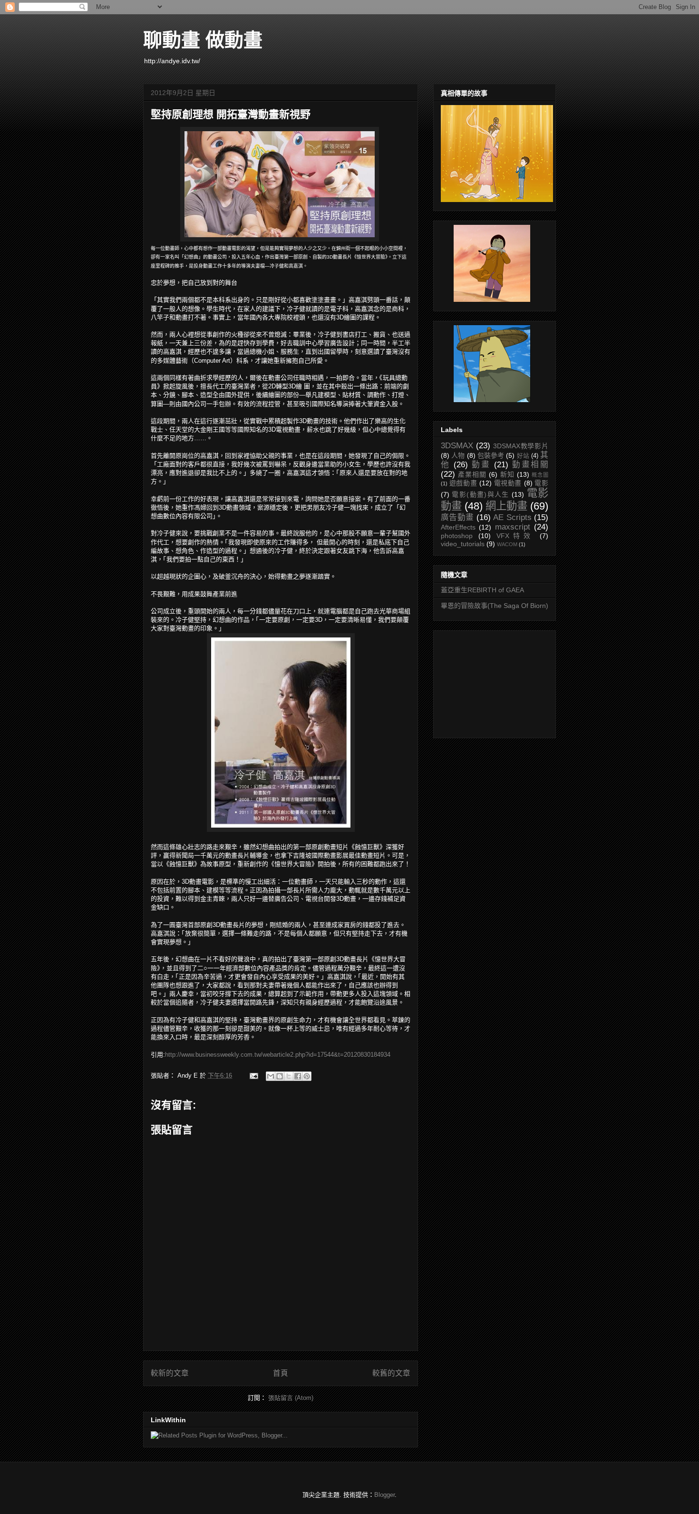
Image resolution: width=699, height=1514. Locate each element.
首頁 (280, 1373)
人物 (458, 455)
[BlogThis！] (279, 1076)
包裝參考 (491, 455)
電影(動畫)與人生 (480, 494)
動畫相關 (530, 464)
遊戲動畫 (463, 483)
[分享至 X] (288, 1076)
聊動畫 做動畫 (202, 39)
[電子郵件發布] (253, 1075)
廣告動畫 (457, 517)
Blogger (384, 1494)
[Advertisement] (488, 681)
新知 (507, 474)
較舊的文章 (391, 1373)
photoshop (457, 536)
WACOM (507, 544)
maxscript (512, 526)
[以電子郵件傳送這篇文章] (270, 1076)
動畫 (481, 464)
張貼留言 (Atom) (290, 1397)
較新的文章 (170, 1373)
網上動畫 (506, 506)
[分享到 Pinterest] (306, 1076)
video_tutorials (463, 544)
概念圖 (540, 475)
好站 (523, 456)
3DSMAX (457, 445)
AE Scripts (512, 517)
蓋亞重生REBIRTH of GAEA (482, 590)
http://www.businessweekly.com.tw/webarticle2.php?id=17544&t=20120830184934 (277, 1054)
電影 (541, 483)
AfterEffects (458, 527)
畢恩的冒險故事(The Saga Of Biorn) (494, 605)
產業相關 (472, 474)
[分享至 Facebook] (297, 1076)
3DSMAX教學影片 (520, 446)
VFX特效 (515, 536)
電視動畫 (508, 483)
